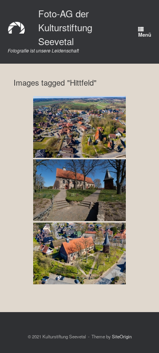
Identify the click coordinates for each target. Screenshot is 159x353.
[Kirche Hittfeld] (79, 127)
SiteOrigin (122, 336)
